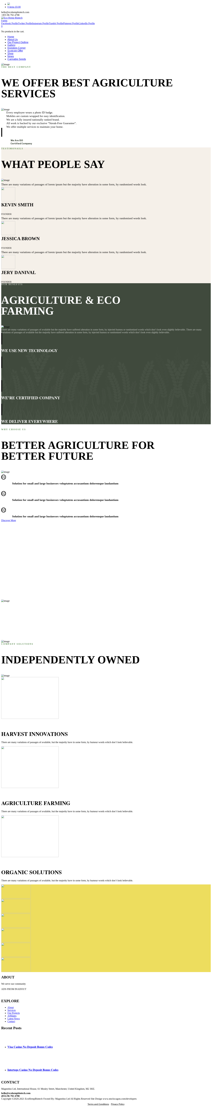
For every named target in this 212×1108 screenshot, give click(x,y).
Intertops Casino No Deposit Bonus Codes (32, 1070)
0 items (14, 7)
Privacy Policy (117, 1104)
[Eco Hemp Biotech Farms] (14, 20)
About (10, 1007)
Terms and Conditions (98, 1104)
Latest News (13, 1018)
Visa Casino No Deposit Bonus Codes (30, 1047)
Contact (11, 1021)
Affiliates (11, 1015)
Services (11, 1010)
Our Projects (13, 1013)
